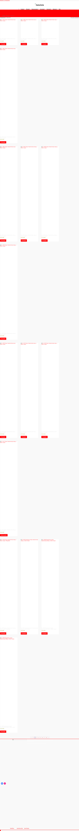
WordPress (12, 828)
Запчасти (7, 15)
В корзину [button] (3, 44)
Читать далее (4, 535)
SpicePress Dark (20, 828)
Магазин (27, 9)
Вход (60, 9)
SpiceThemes (26, 828)
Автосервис (42, 9)
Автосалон (49, 9)
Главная (22, 9)
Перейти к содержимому (5, 0)
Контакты (55, 9)
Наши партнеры (35, 9)
